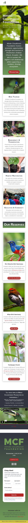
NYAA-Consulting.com (20, 521)
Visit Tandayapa (14, 379)
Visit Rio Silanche (14, 278)
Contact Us (14, 459)
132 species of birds (8, 371)
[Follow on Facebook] (13, 464)
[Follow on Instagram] (15, 464)
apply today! (20, 516)
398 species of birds (17, 270)
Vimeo (14, 426)
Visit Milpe (14, 328)
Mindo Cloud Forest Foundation (8, 424)
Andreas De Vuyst (23, 424)
